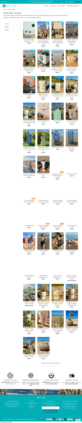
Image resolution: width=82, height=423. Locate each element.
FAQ (31, 408)
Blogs (31, 405)
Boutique (52, 6)
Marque (7, 30)
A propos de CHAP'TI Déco (31, 403)
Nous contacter (31, 406)
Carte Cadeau (61, 6)
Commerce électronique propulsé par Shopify (24, 419)
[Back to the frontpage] (4, 9)
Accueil (46, 6)
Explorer (7, 27)
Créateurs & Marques (72, 6)
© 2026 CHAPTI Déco (8, 419)
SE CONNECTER (70, 1)
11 (53, 366)
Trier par (7, 23)
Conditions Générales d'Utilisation (12, 403)
